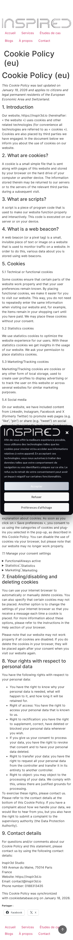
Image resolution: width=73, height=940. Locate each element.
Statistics (20, 566)
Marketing (21, 570)
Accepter (36, 486)
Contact (44, 41)
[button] (67, 432)
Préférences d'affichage (36, 507)
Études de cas (50, 33)
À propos (26, 41)
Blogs (9, 41)
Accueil (10, 33)
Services (27, 33)
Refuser (36, 496)
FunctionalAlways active (23, 561)
